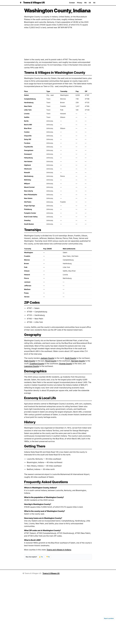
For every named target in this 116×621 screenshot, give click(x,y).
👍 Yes (41, 557)
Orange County (65, 363)
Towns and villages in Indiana (59, 550)
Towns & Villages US (34, 2)
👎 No (48, 557)
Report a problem (109, 618)
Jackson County (47, 358)
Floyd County (50, 361)
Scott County (70, 358)
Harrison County (78, 361)
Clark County (29, 361)
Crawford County (37, 363)
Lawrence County (31, 366)
